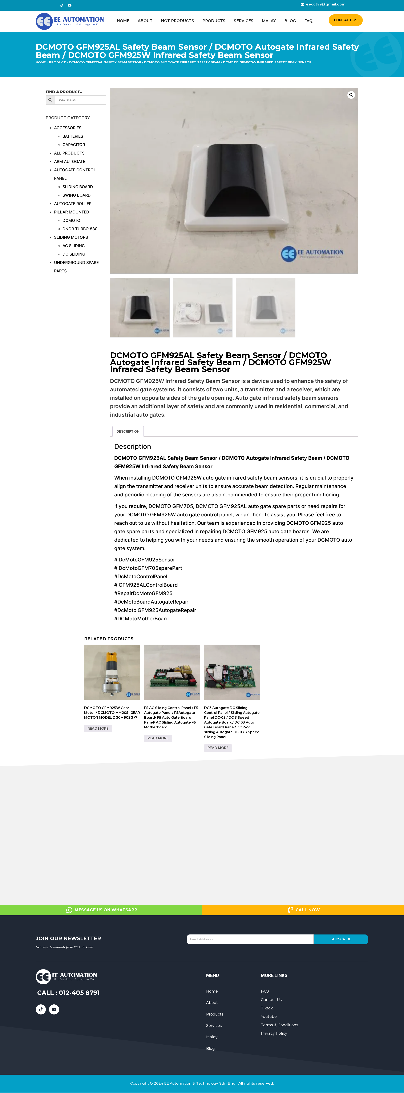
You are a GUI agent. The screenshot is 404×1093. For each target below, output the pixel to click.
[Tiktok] (61, 5)
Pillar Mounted (71, 212)
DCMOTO (71, 220)
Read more (98, 728)
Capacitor (73, 144)
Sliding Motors (71, 237)
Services (243, 21)
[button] (351, 95)
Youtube (269, 1016)
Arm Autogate (69, 161)
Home (123, 21)
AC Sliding (73, 245)
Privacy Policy (274, 1033)
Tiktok (267, 1008)
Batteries (72, 136)
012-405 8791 (79, 992)
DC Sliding (73, 254)
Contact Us (271, 999)
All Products (69, 153)
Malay (269, 21)
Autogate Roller (73, 203)
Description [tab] (128, 431)
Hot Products (177, 21)
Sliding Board (77, 186)
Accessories (67, 127)
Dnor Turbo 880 (79, 229)
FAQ (308, 21)
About (145, 21)
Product (57, 62)
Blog (290, 21)
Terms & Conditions (279, 1025)
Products (213, 21)
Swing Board (76, 195)
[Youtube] (69, 5)
